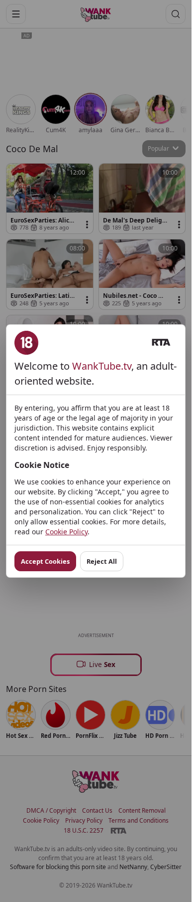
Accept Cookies (45, 561)
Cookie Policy (66, 531)
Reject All (102, 561)
